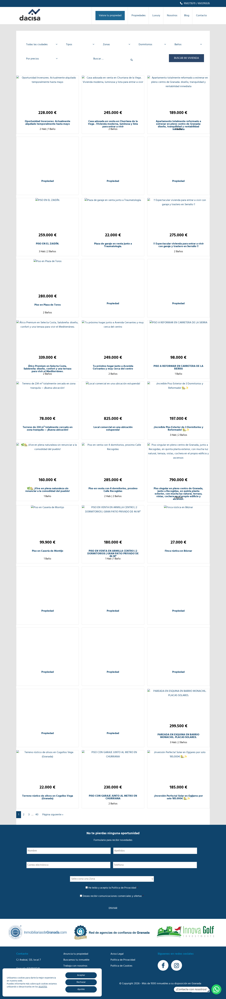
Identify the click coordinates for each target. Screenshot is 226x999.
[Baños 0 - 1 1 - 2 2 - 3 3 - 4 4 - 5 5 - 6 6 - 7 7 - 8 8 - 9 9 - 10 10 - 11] (187, 44)
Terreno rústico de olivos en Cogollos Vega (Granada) (47, 797)
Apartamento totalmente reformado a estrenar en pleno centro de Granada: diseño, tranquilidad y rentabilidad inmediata (178, 125)
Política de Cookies (121, 966)
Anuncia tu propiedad (75, 954)
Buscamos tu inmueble (76, 960)
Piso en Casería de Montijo (47, 551)
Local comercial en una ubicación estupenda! (113, 428)
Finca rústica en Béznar (178, 551)
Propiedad (47, 181)
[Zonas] (116, 44)
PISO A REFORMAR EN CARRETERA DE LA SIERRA (178, 367)
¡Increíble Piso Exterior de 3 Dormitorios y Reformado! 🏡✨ (178, 428)
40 (36, 815)
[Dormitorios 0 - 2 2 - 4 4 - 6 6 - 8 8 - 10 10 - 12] (151, 44)
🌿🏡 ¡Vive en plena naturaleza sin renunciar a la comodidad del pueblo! (47, 489)
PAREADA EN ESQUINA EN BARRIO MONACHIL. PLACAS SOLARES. (178, 736)
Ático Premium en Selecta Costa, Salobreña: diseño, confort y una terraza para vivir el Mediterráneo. (47, 369)
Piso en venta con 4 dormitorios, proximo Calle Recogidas (113, 489)
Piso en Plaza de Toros (47, 305)
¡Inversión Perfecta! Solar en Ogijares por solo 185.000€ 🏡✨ (178, 797)
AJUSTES (43, 986)
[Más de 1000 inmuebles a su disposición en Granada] (30, 20)
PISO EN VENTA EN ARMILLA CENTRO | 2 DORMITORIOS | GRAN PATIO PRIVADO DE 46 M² (113, 553)
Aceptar (81, 975)
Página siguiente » (52, 815)
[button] (216, 989)
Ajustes (81, 989)
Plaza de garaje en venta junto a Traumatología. (113, 245)
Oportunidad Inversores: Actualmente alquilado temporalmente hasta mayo (47, 122)
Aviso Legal (117, 954)
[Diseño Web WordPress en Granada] (200, 989)
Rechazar (81, 982)
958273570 (189, 3)
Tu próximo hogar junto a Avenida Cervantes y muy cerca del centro (113, 367)
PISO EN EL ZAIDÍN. (47, 244)
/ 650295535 (203, 3)
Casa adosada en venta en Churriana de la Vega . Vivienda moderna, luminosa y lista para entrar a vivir (113, 124)
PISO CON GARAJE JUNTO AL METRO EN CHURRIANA (113, 797)
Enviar (113, 908)
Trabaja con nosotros (75, 966)
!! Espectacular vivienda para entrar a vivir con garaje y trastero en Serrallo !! (178, 245)
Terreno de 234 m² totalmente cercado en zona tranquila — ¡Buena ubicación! (47, 428)
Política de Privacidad (124, 888)
